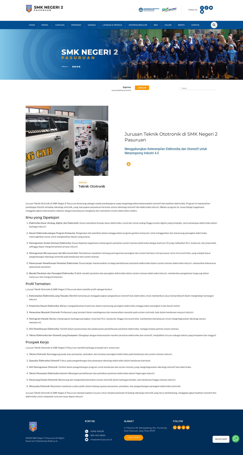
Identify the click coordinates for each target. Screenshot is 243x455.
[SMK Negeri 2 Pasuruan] (45, 11)
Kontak (195, 25)
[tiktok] (183, 427)
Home (32, 25)
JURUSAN (59, 25)
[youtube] (178, 427)
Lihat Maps (134, 437)
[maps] (187, 427)
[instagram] (174, 427)
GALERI (168, 25)
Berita (181, 25)
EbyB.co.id (52, 441)
